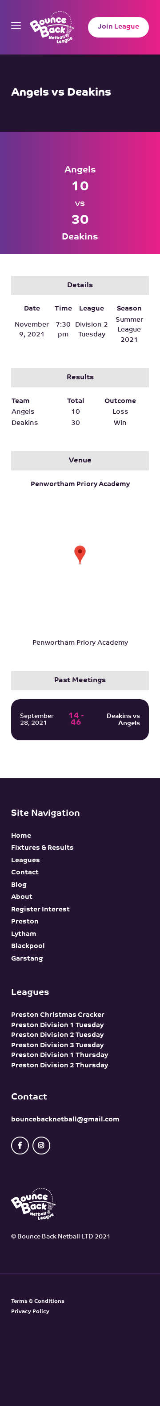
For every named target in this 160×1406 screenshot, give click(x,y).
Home (21, 836)
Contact (25, 872)
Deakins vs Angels (123, 720)
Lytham (23, 934)
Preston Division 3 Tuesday (57, 1045)
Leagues (25, 860)
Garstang (27, 959)
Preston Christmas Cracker (57, 1015)
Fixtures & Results (42, 848)
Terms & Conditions (37, 1301)
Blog (19, 885)
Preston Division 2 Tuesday (57, 1035)
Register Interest (40, 910)
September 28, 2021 (37, 719)
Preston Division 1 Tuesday (57, 1025)
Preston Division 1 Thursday (59, 1055)
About (21, 897)
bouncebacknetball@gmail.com (65, 1119)
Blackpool (28, 946)
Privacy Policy (30, 1311)
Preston (25, 922)
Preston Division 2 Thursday (59, 1065)
